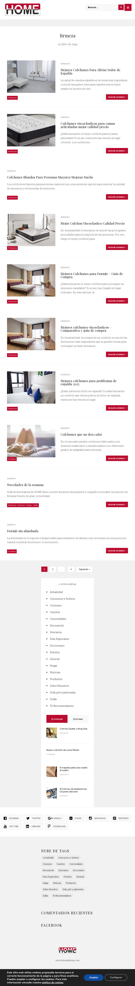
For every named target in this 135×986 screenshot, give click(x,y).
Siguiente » (84, 569)
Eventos (55, 652)
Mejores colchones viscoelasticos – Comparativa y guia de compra (86, 329)
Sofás (35, 505)
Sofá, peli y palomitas (63, 692)
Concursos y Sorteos (62, 598)
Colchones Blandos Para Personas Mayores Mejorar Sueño (50, 177)
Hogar (29, 505)
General (21, 505)
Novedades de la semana (25, 485)
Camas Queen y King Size (73, 728)
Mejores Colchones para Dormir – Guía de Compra (92, 275)
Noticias (55, 672)
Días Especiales (59, 639)
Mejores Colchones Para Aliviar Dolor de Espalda (90, 71)
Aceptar (93, 977)
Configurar (116, 977)
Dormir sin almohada (22, 531)
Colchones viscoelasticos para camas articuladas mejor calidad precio (88, 125)
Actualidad (56, 592)
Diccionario (57, 645)
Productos (12, 98)
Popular (58, 719)
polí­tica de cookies (52, 982)
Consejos (12, 459)
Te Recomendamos (62, 705)
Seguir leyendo (116, 97)
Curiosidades (58, 618)
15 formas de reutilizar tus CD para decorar (73, 790)
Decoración (57, 625)
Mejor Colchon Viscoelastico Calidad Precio (93, 223)
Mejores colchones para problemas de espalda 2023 (89, 382)
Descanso (12, 505)
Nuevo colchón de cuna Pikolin (62, 750)
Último (79, 719)
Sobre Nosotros (59, 685)
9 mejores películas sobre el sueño (73, 769)
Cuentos (55, 612)
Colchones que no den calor (81, 434)
